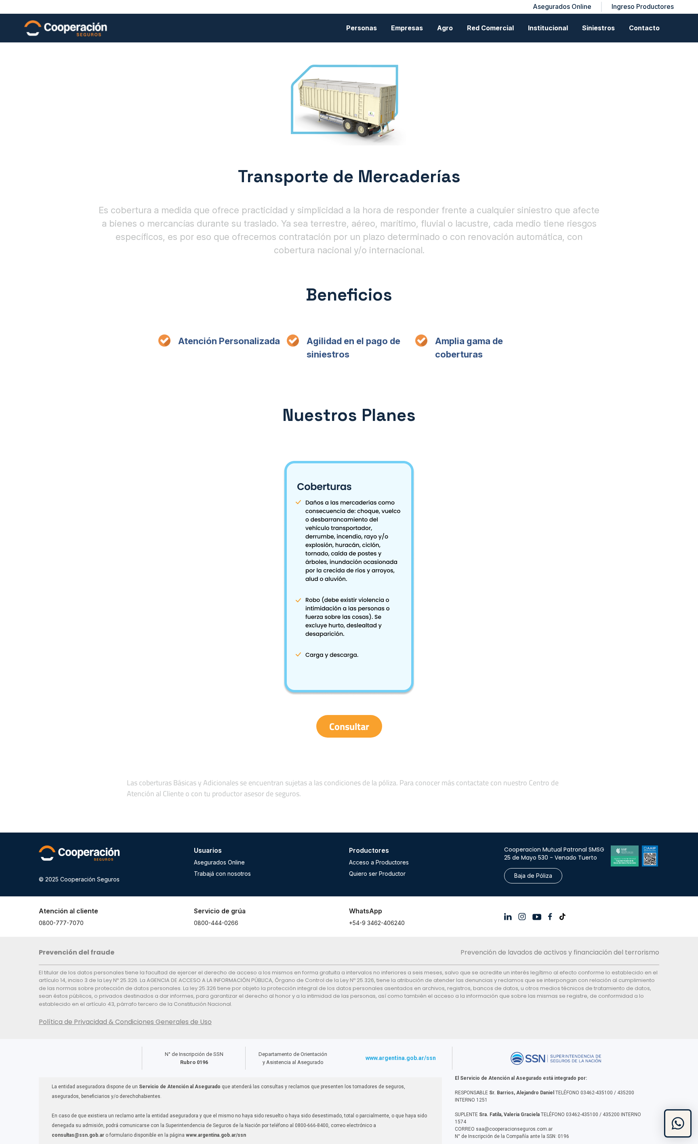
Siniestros (598, 28)
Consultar (349, 726)
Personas (361, 28)
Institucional (548, 28)
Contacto (644, 28)
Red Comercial (490, 28)
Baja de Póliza (533, 875)
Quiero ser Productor (377, 873)
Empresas (407, 28)
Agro (445, 28)
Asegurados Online (219, 862)
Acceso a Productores (379, 862)
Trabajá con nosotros (222, 873)
